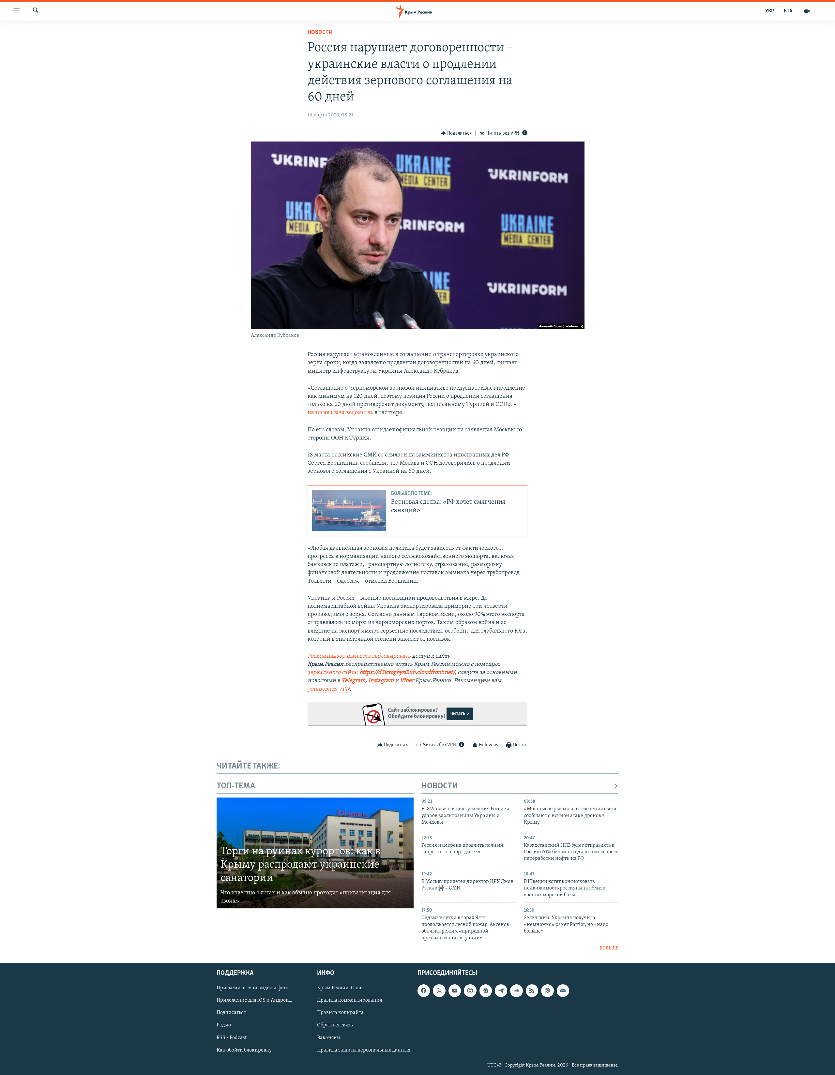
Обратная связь (335, 1025)
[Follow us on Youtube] (454, 991)
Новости (320, 33)
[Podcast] (547, 991)
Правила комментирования (349, 1000)
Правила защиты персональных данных (363, 1050)
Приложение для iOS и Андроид (254, 1000)
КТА (788, 11)
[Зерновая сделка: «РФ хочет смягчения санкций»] (349, 510)
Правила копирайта (340, 1013)
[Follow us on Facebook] (424, 991)
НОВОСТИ (439, 786)
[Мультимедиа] (807, 11)
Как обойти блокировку (244, 1050)
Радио (224, 1025)
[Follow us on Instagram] (470, 991)
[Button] (456, 133)
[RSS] (532, 991)
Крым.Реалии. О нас (340, 988)
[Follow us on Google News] (485, 991)
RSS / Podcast (232, 1037)
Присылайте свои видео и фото (252, 988)
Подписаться (231, 1013)
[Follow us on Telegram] (501, 991)
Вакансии (328, 1037)
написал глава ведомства (340, 413)
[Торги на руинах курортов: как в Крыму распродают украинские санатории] (315, 853)
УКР (769, 11)
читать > (459, 713)
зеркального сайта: (381, 673)
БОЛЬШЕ (609, 948)
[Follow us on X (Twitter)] (439, 991)
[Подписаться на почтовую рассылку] (563, 991)
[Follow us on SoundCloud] (516, 991)
